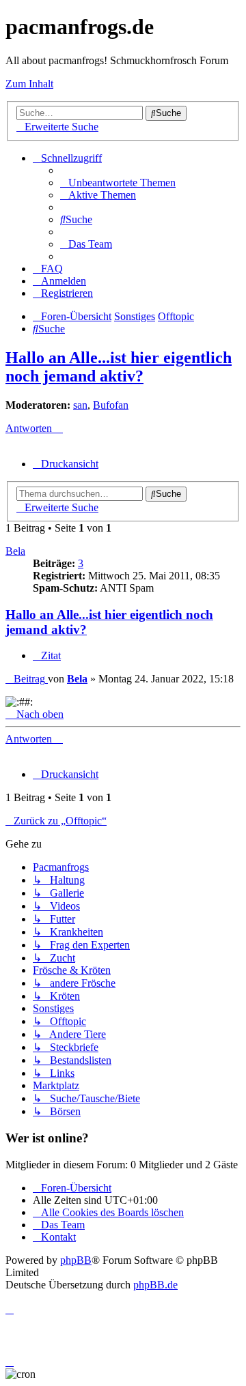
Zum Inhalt (29, 83)
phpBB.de (155, 1284)
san (80, 405)
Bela (15, 551)
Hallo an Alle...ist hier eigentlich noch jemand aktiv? (118, 367)
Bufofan (110, 405)
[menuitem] (118, 182)
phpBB (76, 1260)
